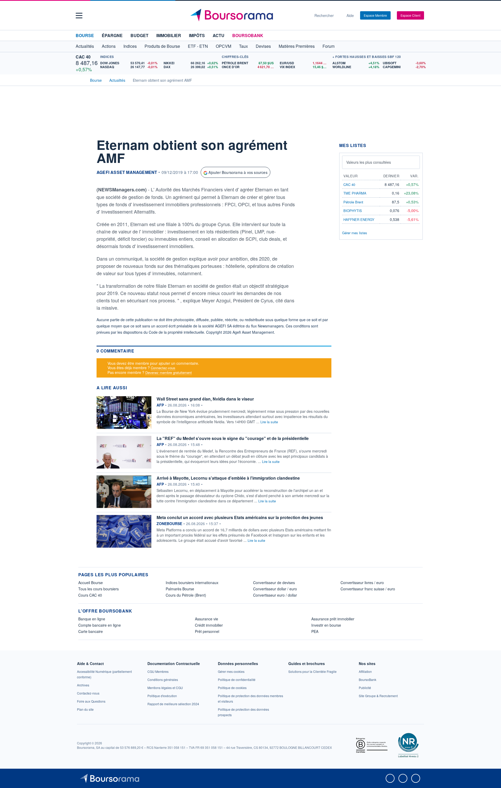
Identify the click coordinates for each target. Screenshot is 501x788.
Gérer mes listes (354, 232)
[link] (83, 685)
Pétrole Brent (353, 201)
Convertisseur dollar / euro (275, 588)
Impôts (197, 35)
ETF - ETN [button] (198, 46)
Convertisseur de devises (274, 582)
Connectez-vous (163, 367)
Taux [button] (243, 46)
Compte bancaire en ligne (99, 625)
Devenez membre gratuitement (168, 372)
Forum (329, 46)
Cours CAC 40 (90, 595)
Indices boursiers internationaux (192, 582)
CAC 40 (83, 57)
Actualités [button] (85, 46)
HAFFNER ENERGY (358, 219)
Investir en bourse (326, 625)
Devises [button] (263, 46)
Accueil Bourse (90, 582)
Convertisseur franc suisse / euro (368, 588)
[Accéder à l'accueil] (80, 79)
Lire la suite (269, 421)
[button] (79, 15)
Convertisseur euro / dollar (275, 595)
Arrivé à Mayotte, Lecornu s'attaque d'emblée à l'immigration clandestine (228, 478)
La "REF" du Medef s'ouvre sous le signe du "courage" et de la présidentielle (233, 438)
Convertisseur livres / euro (362, 582)
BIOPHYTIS (352, 210)
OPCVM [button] (223, 46)
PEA (314, 631)
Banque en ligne (91, 618)
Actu (218, 35)
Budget (139, 35)
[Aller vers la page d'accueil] (248, 15)
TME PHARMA (354, 193)
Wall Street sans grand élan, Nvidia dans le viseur (205, 399)
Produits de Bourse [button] (162, 46)
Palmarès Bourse (180, 588)
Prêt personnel (207, 631)
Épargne (112, 35)
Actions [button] (109, 46)
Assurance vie (206, 618)
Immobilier (168, 35)
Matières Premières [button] (297, 46)
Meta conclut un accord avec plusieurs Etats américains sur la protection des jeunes (240, 517)
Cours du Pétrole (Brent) (186, 595)
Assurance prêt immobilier (332, 618)
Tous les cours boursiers (98, 588)
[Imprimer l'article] (83, 189)
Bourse (85, 35)
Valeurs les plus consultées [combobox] (368, 162)
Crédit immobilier (209, 625)
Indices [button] (130, 46)
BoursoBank (247, 35)
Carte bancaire (90, 631)
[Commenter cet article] (83, 142)
